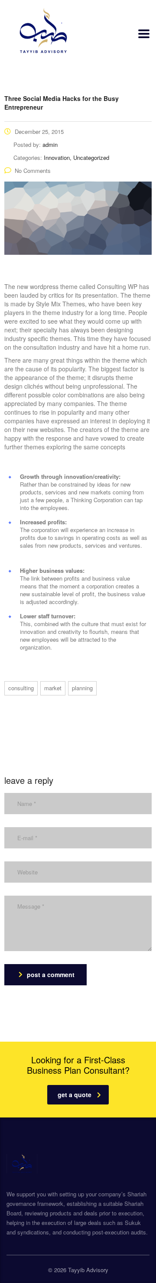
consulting (21, 688)
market (53, 688)
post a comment (51, 974)
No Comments (33, 170)
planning (82, 688)
